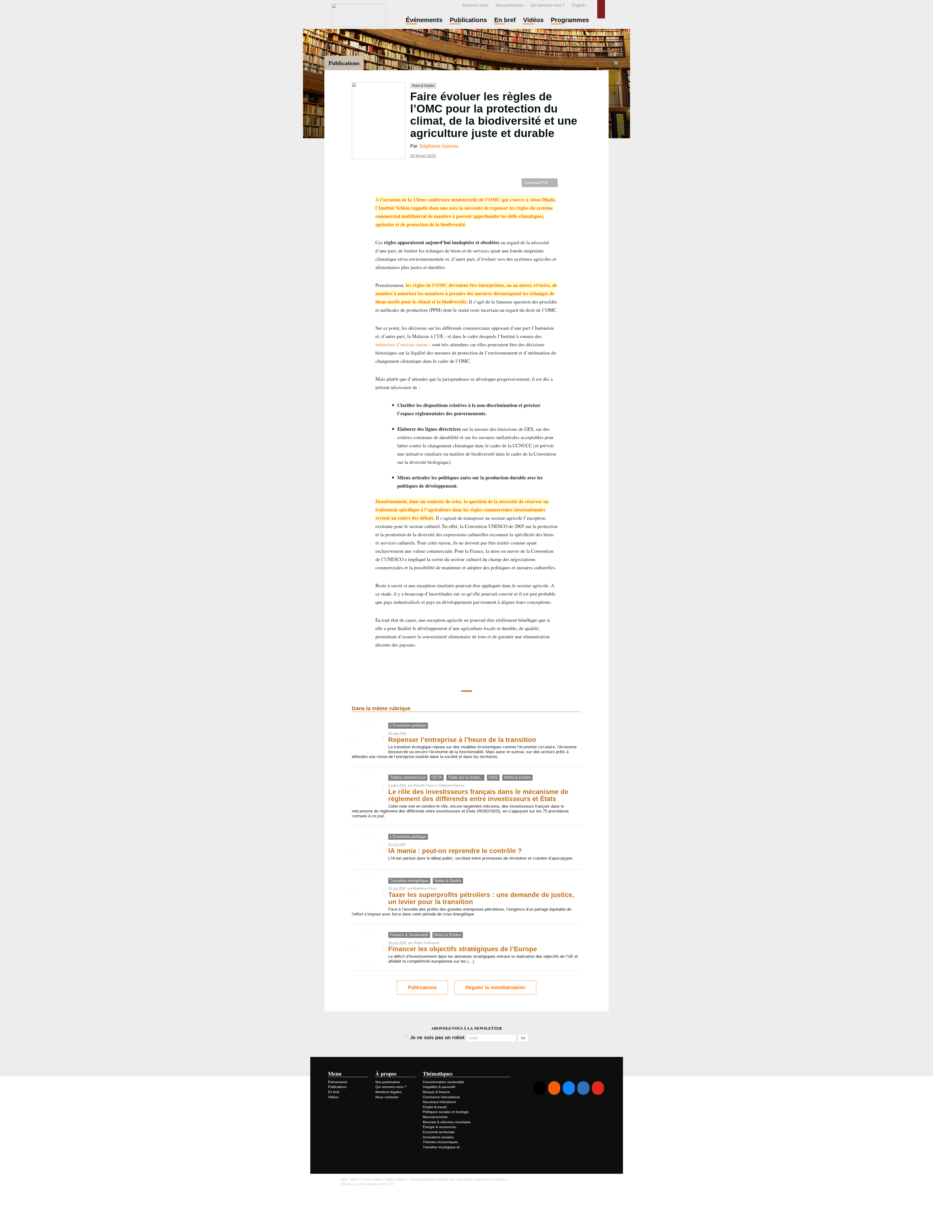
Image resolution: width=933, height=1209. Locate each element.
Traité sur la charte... (465, 777)
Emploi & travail (435, 1107)
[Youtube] (598, 1088)
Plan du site (349, 1184)
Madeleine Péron (424, 888)
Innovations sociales (438, 1137)
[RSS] (554, 1088)
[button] (601, 9)
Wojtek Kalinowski (426, 943)
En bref (333, 1092)
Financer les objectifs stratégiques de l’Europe (462, 949)
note (453, 207)
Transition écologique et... (442, 1147)
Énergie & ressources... (441, 1127)
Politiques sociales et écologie (446, 1112)
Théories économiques (440, 1142)
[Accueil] (359, 14)
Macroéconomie (435, 1117)
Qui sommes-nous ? (547, 5)
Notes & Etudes (423, 85)
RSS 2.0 (387, 1184)
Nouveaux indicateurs (439, 1102)
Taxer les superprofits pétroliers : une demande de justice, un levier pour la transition (481, 898)
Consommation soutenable (443, 1082)
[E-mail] (540, 1088)
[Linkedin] (583, 1088)
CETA (437, 777)
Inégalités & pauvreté (439, 1087)
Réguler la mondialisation (495, 987)
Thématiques (438, 1074)
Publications (343, 63)
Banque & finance (436, 1092)
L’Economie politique (408, 725)
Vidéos (333, 1097)
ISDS (493, 777)
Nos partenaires (509, 5)
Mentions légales (388, 1092)
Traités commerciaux (408, 777)
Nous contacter (387, 1097)
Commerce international (441, 1097)
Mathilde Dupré (423, 785)
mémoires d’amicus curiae (401, 344)
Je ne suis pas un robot (437, 1037)
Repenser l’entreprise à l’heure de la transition (462, 739)
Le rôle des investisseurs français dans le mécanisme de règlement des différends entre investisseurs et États (478, 795)
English (578, 5)
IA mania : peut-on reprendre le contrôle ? (455, 851)
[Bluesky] (569, 1088)
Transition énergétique (409, 881)
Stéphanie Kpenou (439, 146)
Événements (337, 1082)
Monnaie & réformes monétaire (447, 1122)
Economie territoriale (439, 1132)
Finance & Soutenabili (409, 935)
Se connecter (369, 1184)
